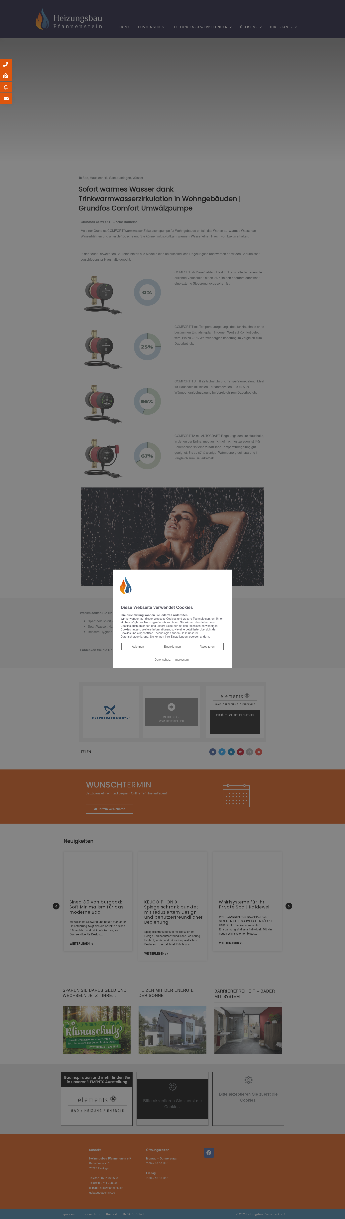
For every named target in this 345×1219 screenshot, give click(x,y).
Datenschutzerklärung (134, 636)
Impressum (181, 659)
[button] (6, 64)
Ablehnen (138, 646)
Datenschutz (163, 659)
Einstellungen (172, 646)
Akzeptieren (207, 646)
